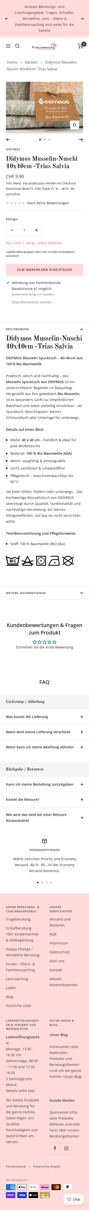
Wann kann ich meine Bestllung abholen (40, 747)
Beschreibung (17, 329)
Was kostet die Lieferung (27, 716)
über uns (57, 961)
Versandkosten (33, 183)
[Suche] (17, 46)
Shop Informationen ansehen (32, 302)
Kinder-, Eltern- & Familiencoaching (20, 967)
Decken (31, 62)
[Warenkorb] (80, 45)
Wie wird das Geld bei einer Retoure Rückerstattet (36, 817)
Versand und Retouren (60, 922)
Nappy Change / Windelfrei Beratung (23, 952)
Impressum (58, 943)
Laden (11, 987)
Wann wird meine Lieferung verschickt (38, 731)
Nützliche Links (18, 1005)
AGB (52, 934)
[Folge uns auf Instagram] (66, 1148)
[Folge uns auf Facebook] (55, 1148)
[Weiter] (81, 139)
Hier (31, 1090)
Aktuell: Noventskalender (63, 981)
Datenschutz (59, 952)
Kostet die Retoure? (22, 799)
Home (12, 62)
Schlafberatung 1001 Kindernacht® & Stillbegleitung (22, 934)
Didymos (13, 149)
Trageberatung (18, 919)
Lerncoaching (17, 978)
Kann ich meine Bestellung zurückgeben (39, 784)
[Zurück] (8, 139)
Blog (9, 996)
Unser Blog (72, 1076)
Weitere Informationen (26, 593)
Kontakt (55, 970)
